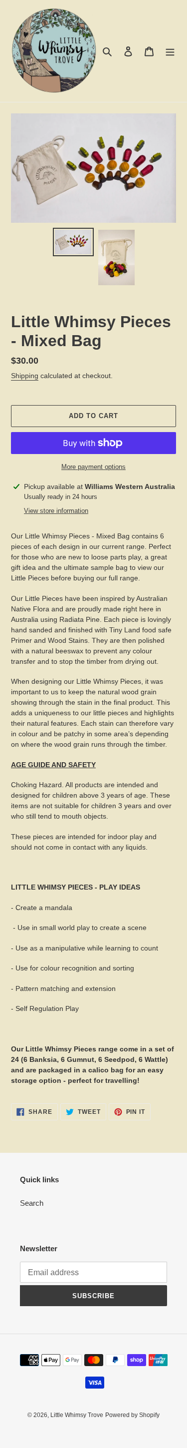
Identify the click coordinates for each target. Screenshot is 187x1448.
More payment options (93, 467)
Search (31, 1203)
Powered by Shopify (132, 1415)
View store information (56, 510)
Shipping (24, 376)
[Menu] (170, 51)
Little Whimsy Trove (76, 1415)
